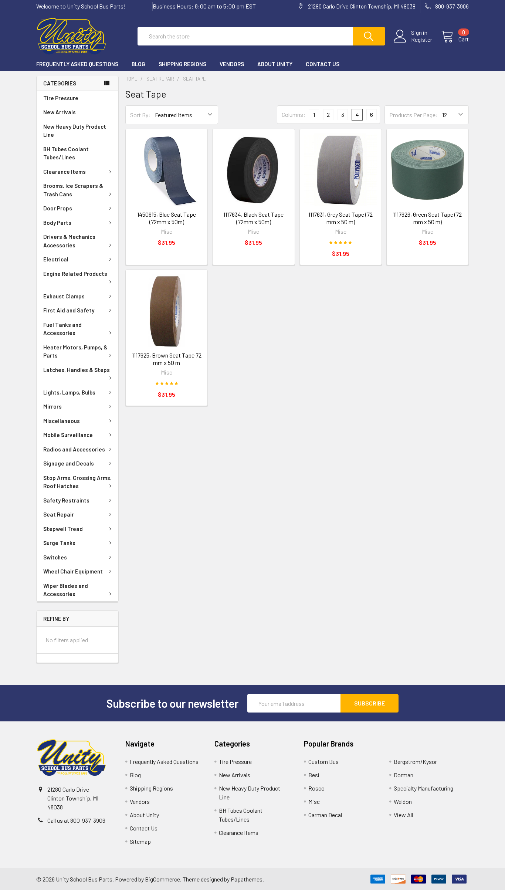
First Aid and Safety (68, 310)
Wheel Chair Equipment (73, 571)
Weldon (403, 801)
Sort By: (140, 114)
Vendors (232, 64)
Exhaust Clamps (64, 296)
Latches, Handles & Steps (76, 369)
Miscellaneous (61, 420)
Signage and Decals (68, 463)
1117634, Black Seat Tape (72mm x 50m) (253, 218)
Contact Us (322, 64)
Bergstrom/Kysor (415, 761)
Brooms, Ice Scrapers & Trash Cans (73, 189)
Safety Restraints (66, 500)
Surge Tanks (59, 542)
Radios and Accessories (74, 449)
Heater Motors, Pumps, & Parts (75, 351)
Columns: (293, 114)
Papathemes (246, 879)
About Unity (274, 64)
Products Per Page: (413, 114)
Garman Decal (325, 814)
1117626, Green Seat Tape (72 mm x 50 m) (427, 218)
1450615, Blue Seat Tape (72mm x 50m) (166, 218)
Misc (314, 801)
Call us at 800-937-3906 (76, 820)
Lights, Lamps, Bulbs (69, 392)
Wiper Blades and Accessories (65, 590)
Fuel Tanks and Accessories (62, 328)
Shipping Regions (182, 64)
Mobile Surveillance (68, 435)
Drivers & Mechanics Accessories (69, 240)
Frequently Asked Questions (77, 64)
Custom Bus (323, 761)
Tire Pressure (60, 98)
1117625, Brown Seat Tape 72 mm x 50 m (166, 359)
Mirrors (52, 406)
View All (403, 814)
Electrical (55, 259)
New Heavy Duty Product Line (74, 130)
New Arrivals (59, 112)
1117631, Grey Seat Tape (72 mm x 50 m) (340, 218)
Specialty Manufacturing (423, 788)
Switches (55, 557)
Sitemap (140, 841)
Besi (313, 774)
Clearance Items (64, 171)
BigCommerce (162, 879)
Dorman (403, 774)
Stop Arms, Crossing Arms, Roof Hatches (77, 482)
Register (421, 39)
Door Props (57, 208)
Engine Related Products (75, 273)
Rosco (316, 788)
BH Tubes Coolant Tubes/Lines (66, 153)
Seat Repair (58, 514)
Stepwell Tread (63, 528)
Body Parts (57, 222)
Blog (138, 64)
